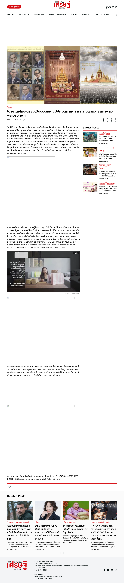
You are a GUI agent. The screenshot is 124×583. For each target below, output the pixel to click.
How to (22, 14)
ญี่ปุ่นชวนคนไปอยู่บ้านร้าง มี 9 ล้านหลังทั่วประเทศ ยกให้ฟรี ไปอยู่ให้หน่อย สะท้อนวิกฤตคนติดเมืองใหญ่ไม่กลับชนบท (108, 140)
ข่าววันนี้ (10, 107)
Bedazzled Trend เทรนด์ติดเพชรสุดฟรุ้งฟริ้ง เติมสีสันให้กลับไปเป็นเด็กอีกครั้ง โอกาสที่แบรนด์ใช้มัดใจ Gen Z (108, 189)
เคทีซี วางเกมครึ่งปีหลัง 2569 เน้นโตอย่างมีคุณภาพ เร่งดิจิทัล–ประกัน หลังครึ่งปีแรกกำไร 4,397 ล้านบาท (47, 532)
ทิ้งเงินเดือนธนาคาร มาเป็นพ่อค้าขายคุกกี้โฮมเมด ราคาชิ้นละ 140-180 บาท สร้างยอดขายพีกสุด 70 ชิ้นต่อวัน (107, 174)
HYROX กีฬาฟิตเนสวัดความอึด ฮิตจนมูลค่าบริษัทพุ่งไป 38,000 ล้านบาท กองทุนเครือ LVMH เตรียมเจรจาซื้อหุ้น (103, 532)
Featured (110, 148)
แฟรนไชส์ (38, 14)
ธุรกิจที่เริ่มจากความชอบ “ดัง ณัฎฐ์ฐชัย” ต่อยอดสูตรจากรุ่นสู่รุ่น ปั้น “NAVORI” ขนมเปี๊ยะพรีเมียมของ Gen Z (108, 157)
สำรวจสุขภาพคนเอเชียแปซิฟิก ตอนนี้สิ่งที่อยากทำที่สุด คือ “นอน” (76, 529)
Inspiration (110, 183)
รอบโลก (108, 133)
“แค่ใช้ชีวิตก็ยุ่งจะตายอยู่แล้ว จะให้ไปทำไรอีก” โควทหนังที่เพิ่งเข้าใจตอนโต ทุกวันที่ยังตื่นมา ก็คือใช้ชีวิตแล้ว (19, 532)
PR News (86, 14)
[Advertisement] (62, 31)
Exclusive (102, 148)
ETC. (73, 14)
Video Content (102, 14)
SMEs (9, 14)
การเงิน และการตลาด (57, 14)
